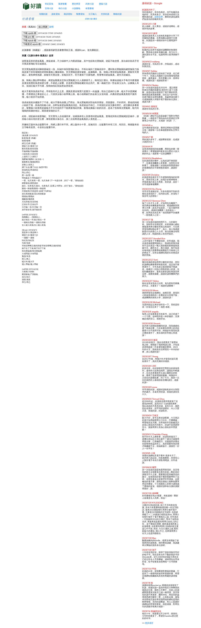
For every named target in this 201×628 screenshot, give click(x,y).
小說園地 (76, 8)
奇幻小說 (62, 8)
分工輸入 (93, 14)
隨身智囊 (62, 4)
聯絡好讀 (117, 14)
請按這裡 (159, 17)
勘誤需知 (68, 14)
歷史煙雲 (76, 4)
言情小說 (49, 8)
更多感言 (149, 623)
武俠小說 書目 (91, 19)
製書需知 (80, 14)
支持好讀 (105, 14)
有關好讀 (43, 14)
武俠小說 (89, 4)
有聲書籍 (89, 8)
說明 (51, 27)
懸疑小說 (103, 4)
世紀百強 (49, 4)
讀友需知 (56, 14)
